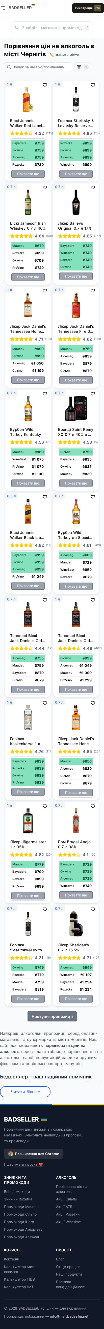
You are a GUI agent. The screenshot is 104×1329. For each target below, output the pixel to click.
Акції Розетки (68, 1214)
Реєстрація (87, 8)
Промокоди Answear (21, 1237)
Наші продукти (69, 1274)
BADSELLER (21, 1119)
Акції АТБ (64, 1206)
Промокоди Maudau (21, 1206)
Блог (60, 1259)
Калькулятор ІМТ (19, 1287)
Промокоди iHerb (19, 1222)
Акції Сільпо (66, 1199)
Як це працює (68, 1266)
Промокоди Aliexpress (23, 1229)
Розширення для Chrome (37, 1154)
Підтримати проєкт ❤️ (23, 1164)
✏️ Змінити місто (64, 55)
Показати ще (28, 174)
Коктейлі (11, 1259)
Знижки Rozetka (18, 1199)
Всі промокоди (17, 1191)
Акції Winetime (68, 1222)
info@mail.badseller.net (69, 1316)
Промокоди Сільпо (20, 1214)
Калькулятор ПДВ (19, 1279)
